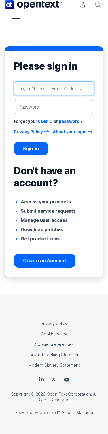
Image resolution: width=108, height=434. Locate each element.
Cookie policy (54, 333)
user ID (45, 121)
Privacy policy (54, 323)
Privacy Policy (28, 131)
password (69, 121)
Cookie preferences (54, 344)
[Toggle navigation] (16, 18)
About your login (69, 131)
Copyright (20, 394)
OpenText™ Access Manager (66, 412)
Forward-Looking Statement (54, 354)
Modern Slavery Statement (54, 365)
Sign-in (31, 148)
